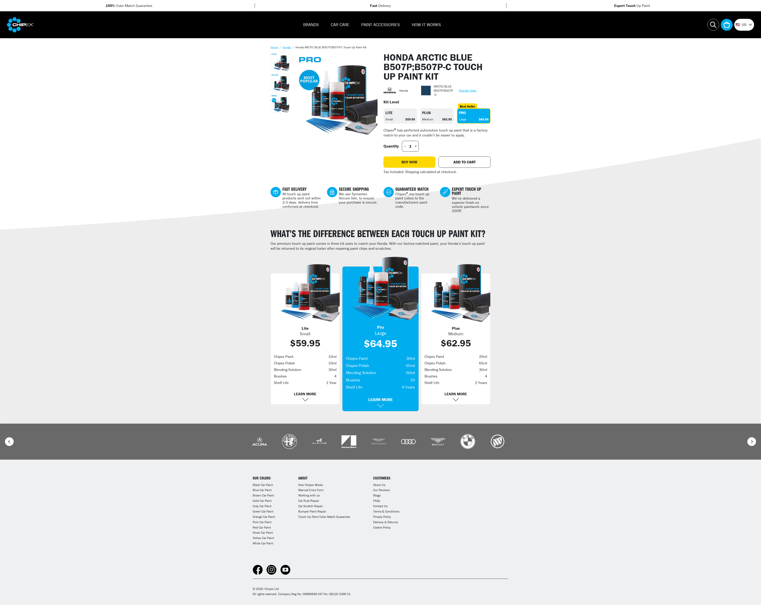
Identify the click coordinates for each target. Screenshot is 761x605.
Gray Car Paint (262, 506)
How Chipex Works (310, 485)
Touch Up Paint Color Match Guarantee (324, 517)
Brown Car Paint (263, 495)
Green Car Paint (263, 511)
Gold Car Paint (262, 501)
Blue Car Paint (262, 490)
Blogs (376, 495)
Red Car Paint (262, 527)
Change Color (467, 90)
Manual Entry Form (311, 490)
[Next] (751, 441)
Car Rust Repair (308, 501)
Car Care (340, 24)
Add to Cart (464, 162)
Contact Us (380, 506)
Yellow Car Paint (263, 538)
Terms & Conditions (386, 511)
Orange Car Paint (264, 517)
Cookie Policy (382, 527)
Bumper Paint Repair (312, 511)
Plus (426, 112)
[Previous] (9, 441)
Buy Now (409, 162)
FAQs (376, 501)
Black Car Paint (263, 485)
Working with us (309, 495)
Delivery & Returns (385, 522)
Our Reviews (381, 490)
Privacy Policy (382, 517)
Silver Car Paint (263, 532)
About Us (379, 485)
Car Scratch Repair (310, 506)
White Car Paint (263, 543)
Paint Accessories (380, 24)
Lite (389, 112)
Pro (462, 112)
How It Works (426, 24)
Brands (311, 24)
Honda (287, 47)
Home (274, 47)
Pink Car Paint (262, 522)
